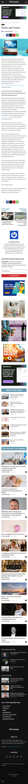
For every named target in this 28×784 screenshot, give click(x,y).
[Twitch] (17, 756)
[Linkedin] (14, 756)
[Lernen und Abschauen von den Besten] (5, 669)
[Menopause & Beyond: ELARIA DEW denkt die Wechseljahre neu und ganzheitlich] (5, 434)
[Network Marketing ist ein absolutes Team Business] (5, 654)
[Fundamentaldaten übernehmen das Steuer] (14, 630)
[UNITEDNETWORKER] (2, 31)
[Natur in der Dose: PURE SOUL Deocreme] (5, 442)
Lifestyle (6, 22)
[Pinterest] (14, 35)
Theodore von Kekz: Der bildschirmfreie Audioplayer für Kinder (17, 403)
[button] (2, 781)
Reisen (9, 22)
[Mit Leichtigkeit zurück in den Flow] (5, 419)
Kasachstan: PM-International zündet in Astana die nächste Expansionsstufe (16, 396)
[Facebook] (7, 35)
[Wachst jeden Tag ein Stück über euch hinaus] (5, 661)
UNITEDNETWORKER (8, 31)
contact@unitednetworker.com (14, 746)
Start (2, 22)
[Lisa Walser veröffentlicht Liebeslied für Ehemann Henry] (5, 427)
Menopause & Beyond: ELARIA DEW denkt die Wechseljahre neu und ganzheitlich (18, 434)
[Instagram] (10, 756)
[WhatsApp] (17, 35)
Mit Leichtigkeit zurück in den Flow (17, 417)
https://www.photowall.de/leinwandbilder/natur (13, 85)
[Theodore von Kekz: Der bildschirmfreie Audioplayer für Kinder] (5, 404)
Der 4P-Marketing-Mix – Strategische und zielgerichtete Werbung (7, 223)
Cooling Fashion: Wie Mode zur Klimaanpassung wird (11, 618)
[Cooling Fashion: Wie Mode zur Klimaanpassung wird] (14, 609)
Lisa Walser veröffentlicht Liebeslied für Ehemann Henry (13, 554)
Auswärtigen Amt (5, 117)
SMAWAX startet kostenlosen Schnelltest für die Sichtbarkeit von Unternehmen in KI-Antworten (18, 411)
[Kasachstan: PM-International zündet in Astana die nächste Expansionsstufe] (5, 396)
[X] (10, 35)
